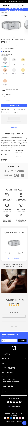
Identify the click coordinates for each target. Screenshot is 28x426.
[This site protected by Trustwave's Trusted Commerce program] (13, 413)
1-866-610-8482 (7, 386)
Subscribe (22, 340)
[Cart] (23, 5)
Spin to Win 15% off (10, 10)
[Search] (20, 5)
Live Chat (19, 391)
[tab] (11, 37)
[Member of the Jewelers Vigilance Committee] (21, 413)
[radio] (5, 61)
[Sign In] (18, 5)
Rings (6, 12)
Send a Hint (14, 127)
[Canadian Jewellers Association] (14, 416)
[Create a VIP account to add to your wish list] (25, 16)
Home (2, 12)
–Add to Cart (14, 105)
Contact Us (8, 391)
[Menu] (26, 5)
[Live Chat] (24, 423)
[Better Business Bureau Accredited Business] (5, 413)
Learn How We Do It (13, 258)
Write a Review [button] (14, 316)
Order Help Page (7, 372)
